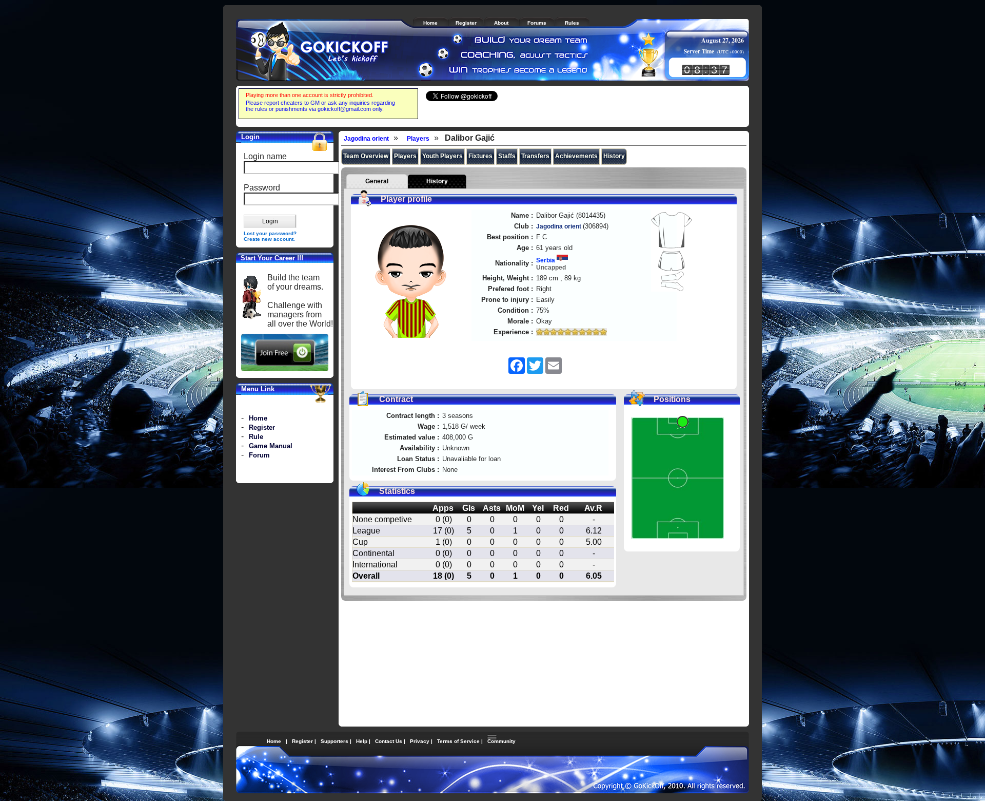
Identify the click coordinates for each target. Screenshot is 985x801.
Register (262, 427)
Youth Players (442, 156)
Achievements (576, 156)
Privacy (419, 741)
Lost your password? (270, 233)
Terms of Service (458, 741)
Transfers (535, 156)
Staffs (507, 156)
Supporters (334, 741)
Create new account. (269, 239)
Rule (256, 437)
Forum (259, 455)
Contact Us (388, 741)
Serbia (546, 260)
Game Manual (270, 446)
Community (501, 741)
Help (361, 741)
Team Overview (365, 156)
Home (258, 418)
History (614, 156)
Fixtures (480, 156)
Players (418, 138)
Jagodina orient (366, 138)
